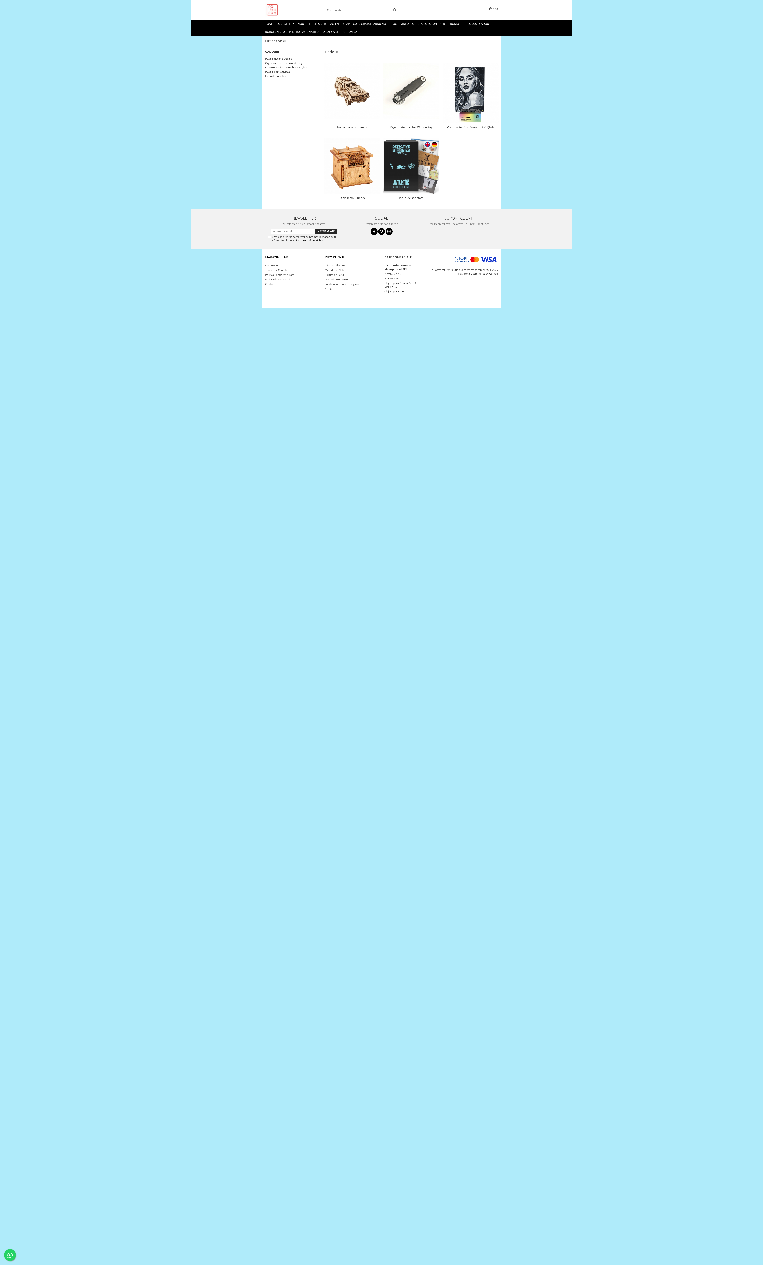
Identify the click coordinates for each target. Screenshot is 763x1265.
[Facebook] (374, 231)
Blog (393, 24)
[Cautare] (394, 10)
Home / (270, 41)
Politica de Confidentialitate (308, 240)
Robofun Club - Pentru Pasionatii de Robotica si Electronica (311, 32)
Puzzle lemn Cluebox (277, 71)
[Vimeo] (381, 231)
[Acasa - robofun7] (285, 10)
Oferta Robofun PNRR (428, 24)
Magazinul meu (277, 257)
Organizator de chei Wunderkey (284, 63)
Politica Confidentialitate (279, 274)
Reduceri (320, 24)
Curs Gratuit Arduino (369, 24)
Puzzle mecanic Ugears (278, 58)
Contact (270, 284)
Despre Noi (271, 265)
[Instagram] (389, 231)
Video (405, 24)
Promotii (455, 24)
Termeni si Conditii (276, 270)
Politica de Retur (334, 274)
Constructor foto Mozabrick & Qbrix (286, 67)
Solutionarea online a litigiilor (342, 284)
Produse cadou (477, 24)
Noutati (304, 24)
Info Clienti (334, 257)
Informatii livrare (335, 265)
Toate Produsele (278, 24)
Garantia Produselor (337, 279)
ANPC (328, 289)
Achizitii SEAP (340, 24)
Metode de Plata (334, 270)
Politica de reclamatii (277, 279)
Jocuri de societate (276, 76)
